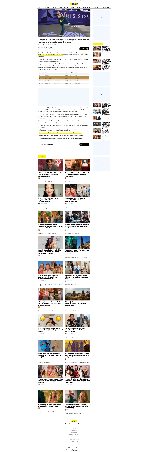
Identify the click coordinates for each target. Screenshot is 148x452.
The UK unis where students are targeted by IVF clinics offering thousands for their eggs (48, 277)
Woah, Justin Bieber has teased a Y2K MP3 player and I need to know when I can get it (49, 355)
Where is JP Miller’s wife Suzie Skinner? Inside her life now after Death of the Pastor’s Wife (77, 174)
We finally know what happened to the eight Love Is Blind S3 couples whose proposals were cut (49, 303)
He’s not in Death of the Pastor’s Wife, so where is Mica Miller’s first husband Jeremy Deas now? (77, 199)
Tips (107, 0)
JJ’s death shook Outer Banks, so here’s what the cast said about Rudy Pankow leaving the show (77, 355)
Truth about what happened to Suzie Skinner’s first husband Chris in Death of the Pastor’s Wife (106, 131)
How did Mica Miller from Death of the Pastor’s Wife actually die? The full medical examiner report (49, 251)
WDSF (41, 86)
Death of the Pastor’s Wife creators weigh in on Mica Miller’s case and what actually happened (50, 199)
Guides (78, 7)
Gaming (60, 7)
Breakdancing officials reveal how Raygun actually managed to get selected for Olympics (61, 135)
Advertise (102, 0)
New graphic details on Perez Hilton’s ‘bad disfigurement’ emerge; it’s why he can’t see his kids (106, 124)
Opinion (73, 7)
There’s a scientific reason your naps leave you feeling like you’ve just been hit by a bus (50, 329)
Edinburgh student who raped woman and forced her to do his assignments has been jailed (76, 303)
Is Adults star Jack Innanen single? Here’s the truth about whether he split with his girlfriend (76, 329)
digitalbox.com (75, 450)
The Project (76, 114)
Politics (66, 7)
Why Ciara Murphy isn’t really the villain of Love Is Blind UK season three (50, 405)
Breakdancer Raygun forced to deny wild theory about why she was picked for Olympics (60, 138)
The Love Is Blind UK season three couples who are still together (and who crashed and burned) (106, 48)
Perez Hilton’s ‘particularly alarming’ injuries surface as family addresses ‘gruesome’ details (106, 112)
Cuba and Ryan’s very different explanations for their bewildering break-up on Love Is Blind (50, 226)
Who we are (90, 0)
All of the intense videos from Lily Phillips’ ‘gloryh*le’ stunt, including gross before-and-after (50, 380)
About (74, 428)
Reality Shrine (86, 7)
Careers (74, 430)
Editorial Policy (74, 434)
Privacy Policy (74, 441)
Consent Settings (74, 439)
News (39, 7)
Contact (97, 0)
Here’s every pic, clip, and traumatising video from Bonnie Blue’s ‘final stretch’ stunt (76, 277)
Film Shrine (95, 7)
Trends (54, 7)
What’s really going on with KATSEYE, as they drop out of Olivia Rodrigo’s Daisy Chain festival (77, 380)
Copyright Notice (74, 437)
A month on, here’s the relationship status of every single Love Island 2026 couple (106, 105)
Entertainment (46, 7)
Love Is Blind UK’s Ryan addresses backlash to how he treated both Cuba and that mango (76, 406)
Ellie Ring (43, 48)
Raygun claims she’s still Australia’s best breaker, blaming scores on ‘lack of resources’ (60, 132)
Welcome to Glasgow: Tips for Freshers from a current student (77, 250)
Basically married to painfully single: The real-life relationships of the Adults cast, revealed (77, 226)
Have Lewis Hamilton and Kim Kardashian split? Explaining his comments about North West (106, 118)
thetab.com (72, 447)
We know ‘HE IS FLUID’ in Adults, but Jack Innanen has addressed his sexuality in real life (49, 174)
